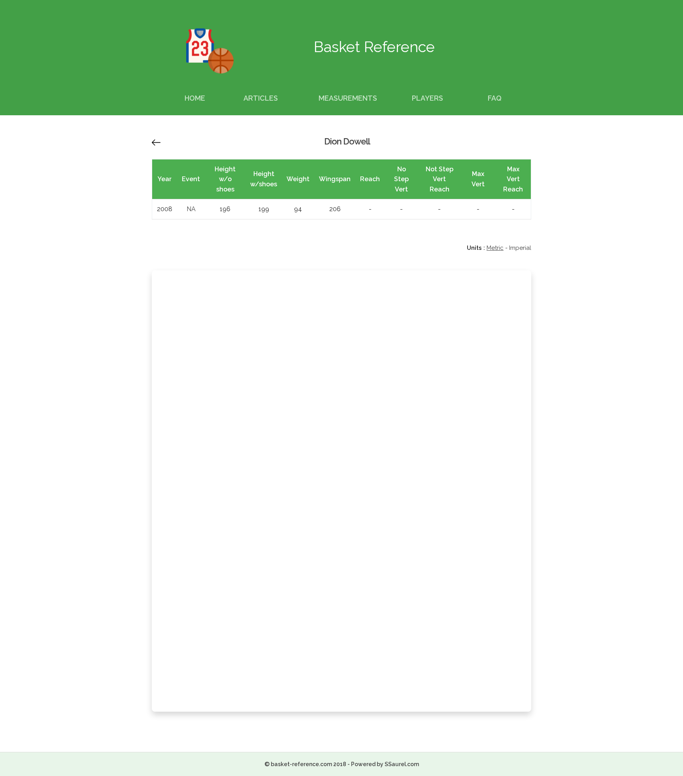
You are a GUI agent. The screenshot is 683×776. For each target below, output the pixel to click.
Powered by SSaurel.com (385, 764)
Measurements (348, 98)
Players (427, 98)
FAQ (495, 98)
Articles (260, 98)
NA (191, 209)
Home (195, 98)
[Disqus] (341, 382)
